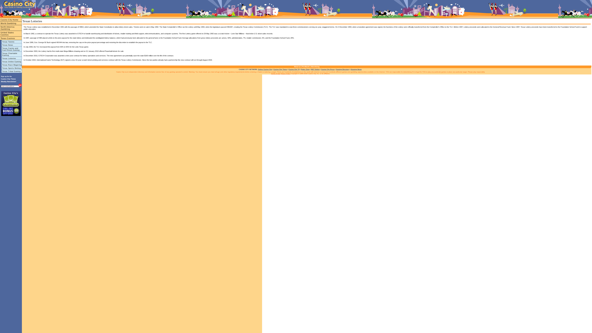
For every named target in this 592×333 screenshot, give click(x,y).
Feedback (305, 67)
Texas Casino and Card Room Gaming (11, 49)
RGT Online (315, 69)
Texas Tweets (8, 42)
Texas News (7, 45)
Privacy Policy (285, 73)
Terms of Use (275, 73)
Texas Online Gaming (11, 62)
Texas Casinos (8, 38)
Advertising (315, 67)
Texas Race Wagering (12, 65)
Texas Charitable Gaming (9, 54)
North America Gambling (7, 28)
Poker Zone (305, 69)
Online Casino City (265, 69)
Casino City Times (280, 69)
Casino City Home (9, 20)
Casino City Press (328, 69)
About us (297, 67)
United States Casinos (7, 34)
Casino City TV (294, 69)
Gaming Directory (342, 69)
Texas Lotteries (9, 58)
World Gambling (8, 23)
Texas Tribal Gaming (11, 71)
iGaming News (356, 69)
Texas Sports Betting (11, 68)
